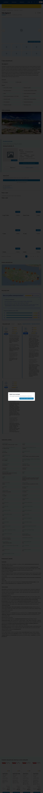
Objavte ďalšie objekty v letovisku (26, 398)
